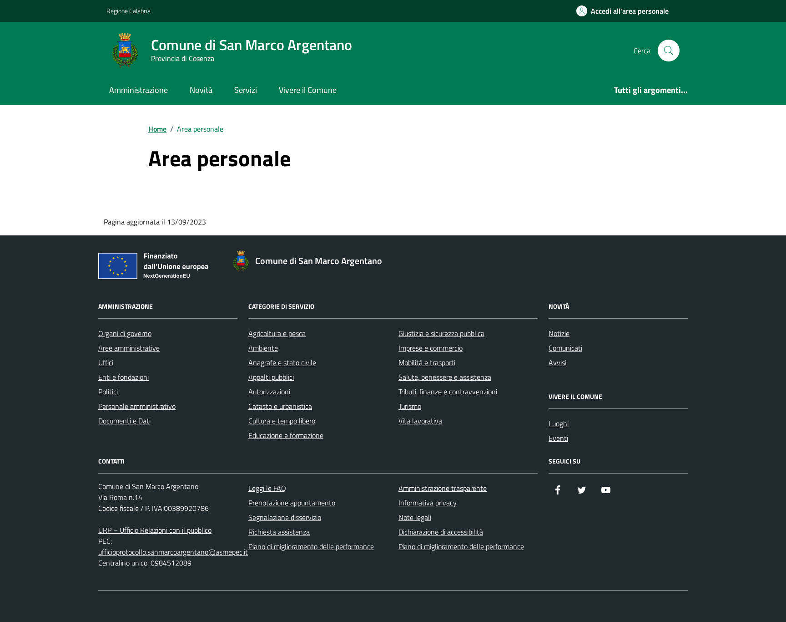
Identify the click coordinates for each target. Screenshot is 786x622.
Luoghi (559, 423)
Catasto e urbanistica (280, 406)
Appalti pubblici (271, 377)
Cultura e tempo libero (281, 420)
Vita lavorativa (420, 420)
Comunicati (565, 347)
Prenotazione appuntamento (291, 502)
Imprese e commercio (430, 347)
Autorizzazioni (269, 391)
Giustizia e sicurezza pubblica (441, 333)
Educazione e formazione (285, 435)
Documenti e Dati (124, 420)
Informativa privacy (427, 502)
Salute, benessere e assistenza (444, 377)
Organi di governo (124, 333)
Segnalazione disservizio (284, 517)
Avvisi (557, 362)
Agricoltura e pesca (277, 333)
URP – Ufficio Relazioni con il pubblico (155, 530)
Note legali (414, 517)
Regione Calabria (128, 10)
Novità (201, 90)
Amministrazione (138, 90)
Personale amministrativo (137, 406)
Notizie (559, 333)
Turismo (409, 406)
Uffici (105, 362)
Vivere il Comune (308, 90)
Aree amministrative (129, 347)
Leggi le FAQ (267, 488)
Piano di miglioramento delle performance (311, 546)
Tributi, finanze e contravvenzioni (447, 391)
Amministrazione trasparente (442, 488)
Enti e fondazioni (123, 377)
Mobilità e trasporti (426, 362)
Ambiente (263, 347)
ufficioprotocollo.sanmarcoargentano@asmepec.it (173, 551)
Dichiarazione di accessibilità (440, 531)
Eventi (558, 438)
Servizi (245, 90)
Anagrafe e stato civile (282, 362)
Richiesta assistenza (279, 531)
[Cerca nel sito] (669, 50)
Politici (108, 391)
